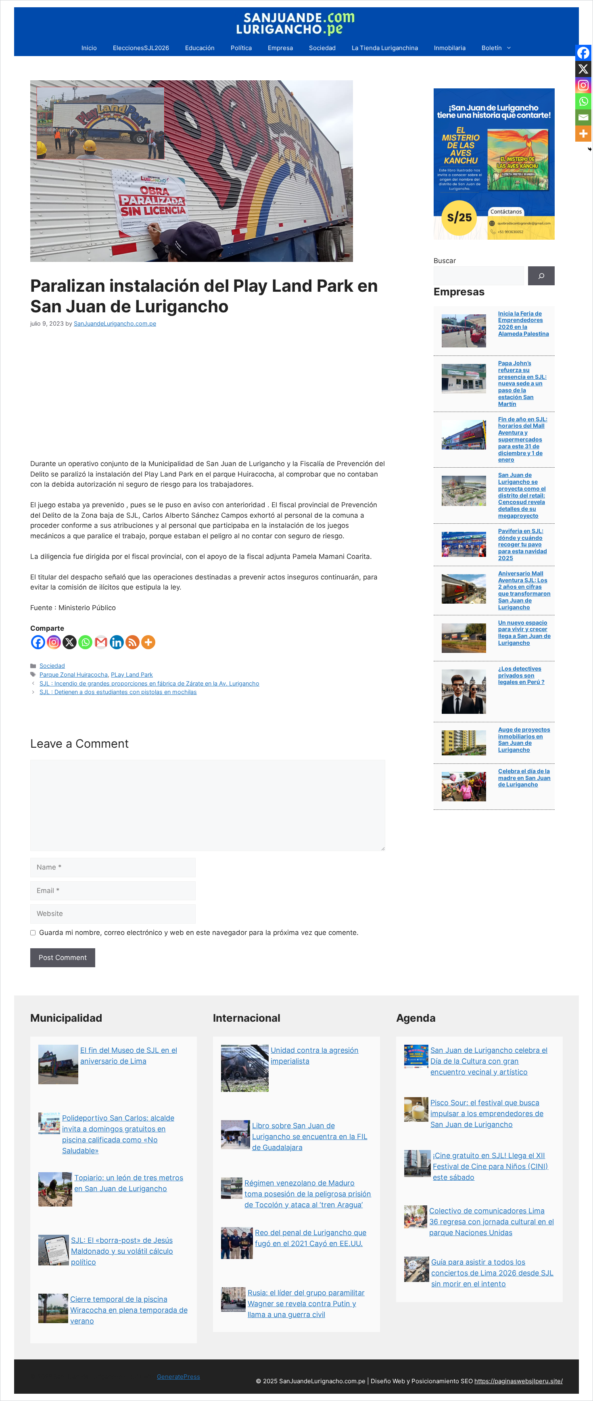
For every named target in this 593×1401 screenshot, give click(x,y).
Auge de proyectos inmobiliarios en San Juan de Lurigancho (524, 739)
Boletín (492, 48)
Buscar (445, 261)
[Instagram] (54, 642)
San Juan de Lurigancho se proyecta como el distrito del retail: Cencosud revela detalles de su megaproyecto (522, 495)
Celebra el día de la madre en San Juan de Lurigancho (524, 777)
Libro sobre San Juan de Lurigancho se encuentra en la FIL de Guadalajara (309, 1136)
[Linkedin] (117, 642)
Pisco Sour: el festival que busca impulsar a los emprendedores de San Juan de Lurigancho (486, 1113)
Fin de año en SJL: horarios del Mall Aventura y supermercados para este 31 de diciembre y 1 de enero (522, 439)
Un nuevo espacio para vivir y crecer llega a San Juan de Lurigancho (524, 632)
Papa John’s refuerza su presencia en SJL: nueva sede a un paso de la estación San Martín (522, 383)
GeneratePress (178, 1376)
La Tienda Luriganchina (385, 48)
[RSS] (132, 642)
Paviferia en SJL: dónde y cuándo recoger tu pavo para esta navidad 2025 (522, 544)
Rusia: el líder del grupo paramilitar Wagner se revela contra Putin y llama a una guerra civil (306, 1303)
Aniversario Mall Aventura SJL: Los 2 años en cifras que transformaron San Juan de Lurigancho (524, 590)
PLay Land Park (132, 674)
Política (241, 48)
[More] (148, 642)
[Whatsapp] (85, 642)
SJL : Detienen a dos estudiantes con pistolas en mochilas (118, 691)
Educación (200, 48)
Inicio (89, 48)
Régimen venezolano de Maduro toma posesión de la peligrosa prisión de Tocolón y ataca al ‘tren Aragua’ (307, 1194)
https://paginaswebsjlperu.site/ (518, 1381)
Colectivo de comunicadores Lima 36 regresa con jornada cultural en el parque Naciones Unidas (491, 1222)
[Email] (583, 117)
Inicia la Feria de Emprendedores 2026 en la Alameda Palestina (523, 323)
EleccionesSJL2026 (141, 48)
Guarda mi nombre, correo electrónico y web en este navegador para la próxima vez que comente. (199, 932)
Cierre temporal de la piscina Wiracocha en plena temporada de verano (129, 1310)
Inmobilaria (450, 48)
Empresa (280, 48)
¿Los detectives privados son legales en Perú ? (521, 675)
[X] (70, 642)
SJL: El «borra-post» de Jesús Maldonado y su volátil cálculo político (122, 1251)
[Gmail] (101, 642)
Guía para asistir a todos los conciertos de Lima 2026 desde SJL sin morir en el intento (492, 1273)
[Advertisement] (207, 398)
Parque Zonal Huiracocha (74, 674)
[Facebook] (38, 642)
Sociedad (322, 48)
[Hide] (590, 149)
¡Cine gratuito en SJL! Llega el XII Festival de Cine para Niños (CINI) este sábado (490, 1166)
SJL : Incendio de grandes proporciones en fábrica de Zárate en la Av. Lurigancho (149, 683)
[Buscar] (541, 276)
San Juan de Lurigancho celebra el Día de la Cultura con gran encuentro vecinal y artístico (488, 1061)
